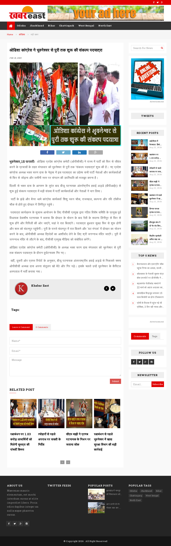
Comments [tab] (140, 336)
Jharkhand (37, 25)
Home (10, 34)
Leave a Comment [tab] (21, 327)
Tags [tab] (154, 336)
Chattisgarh (66, 25)
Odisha (21, 25)
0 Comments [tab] (42, 327)
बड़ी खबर (35, 34)
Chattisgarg (136, 495)
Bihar (51, 25)
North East (105, 25)
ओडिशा (22, 34)
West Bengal (86, 25)
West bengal (152, 495)
